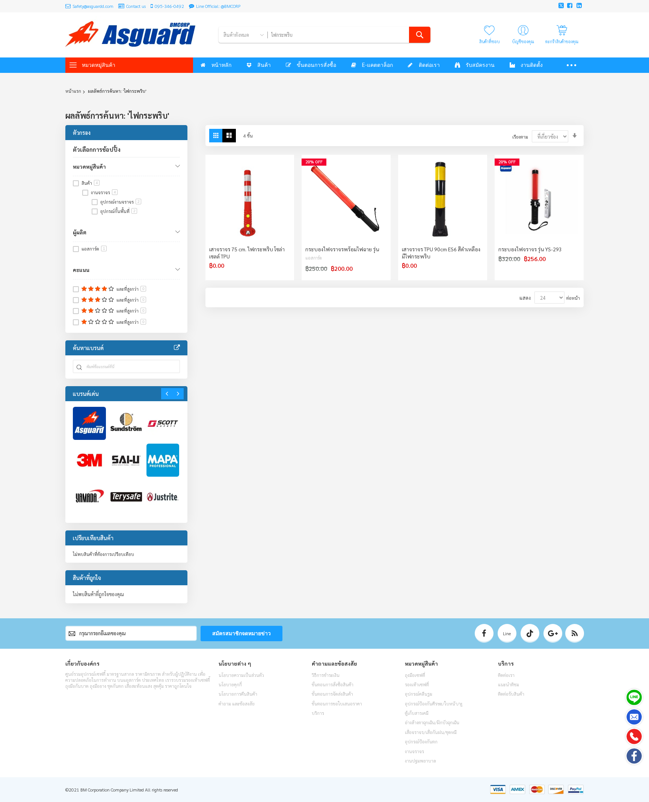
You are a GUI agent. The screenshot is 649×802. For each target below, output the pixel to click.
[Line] (634, 697)
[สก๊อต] (163, 423)
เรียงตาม (520, 137)
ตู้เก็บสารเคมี (417, 713)
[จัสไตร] (163, 497)
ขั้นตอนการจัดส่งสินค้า (332, 694)
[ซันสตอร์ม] (126, 423)
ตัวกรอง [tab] (82, 132)
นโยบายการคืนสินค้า (238, 694)
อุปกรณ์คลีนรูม (418, 694)
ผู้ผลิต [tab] (79, 232)
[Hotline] (634, 736)
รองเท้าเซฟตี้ (417, 684)
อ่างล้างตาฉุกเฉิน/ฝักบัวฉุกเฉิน (432, 722)
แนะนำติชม (508, 684)
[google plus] (552, 633)
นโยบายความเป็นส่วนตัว (241, 675)
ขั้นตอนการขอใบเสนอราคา (337, 704)
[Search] (419, 35)
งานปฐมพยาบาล (420, 761)
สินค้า (90, 183)
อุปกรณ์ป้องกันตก (421, 742)
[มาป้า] (163, 460)
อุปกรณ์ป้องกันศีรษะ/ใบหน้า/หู (433, 704)
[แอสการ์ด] (89, 423)
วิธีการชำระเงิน (326, 675)
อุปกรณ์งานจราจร (120, 202)
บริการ (318, 713)
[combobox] (348, 35)
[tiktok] (530, 633)
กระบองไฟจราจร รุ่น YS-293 (530, 249)
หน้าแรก (73, 91)
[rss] (574, 633)
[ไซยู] (126, 460)
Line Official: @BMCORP (218, 6)
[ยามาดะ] (89, 497)
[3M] (89, 460)
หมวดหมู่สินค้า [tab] (89, 166)
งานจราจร (103, 192)
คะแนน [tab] (81, 269)
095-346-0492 (169, 6)
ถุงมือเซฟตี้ (415, 675)
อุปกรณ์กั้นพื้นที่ (118, 211)
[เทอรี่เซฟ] (126, 497)
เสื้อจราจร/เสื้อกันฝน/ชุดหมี (431, 732)
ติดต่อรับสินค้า (511, 694)
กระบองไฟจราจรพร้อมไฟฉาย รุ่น (342, 249)
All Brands (177, 348)
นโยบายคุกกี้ (230, 684)
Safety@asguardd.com (92, 6)
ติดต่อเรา (506, 675)
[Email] (634, 716)
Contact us (136, 6)
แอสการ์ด (313, 258)
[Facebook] (634, 756)
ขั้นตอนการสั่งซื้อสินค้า (332, 684)
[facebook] (484, 633)
